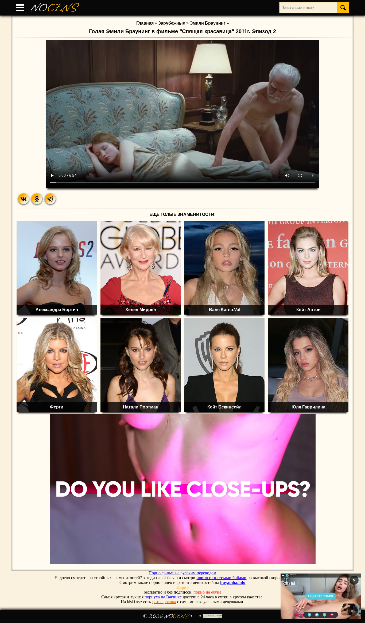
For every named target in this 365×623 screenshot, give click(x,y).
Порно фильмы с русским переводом (182, 573)
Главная (145, 23)
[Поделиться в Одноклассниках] (37, 198)
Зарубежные (171, 23)
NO (54, 8)
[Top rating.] (212, 616)
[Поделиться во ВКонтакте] (23, 198)
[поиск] (343, 7)
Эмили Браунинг (208, 23)
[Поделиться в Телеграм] (50, 198)
